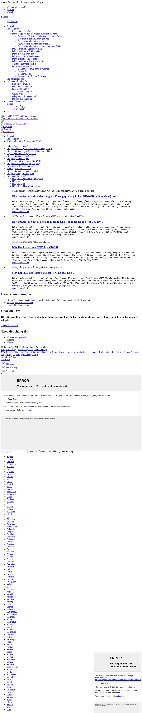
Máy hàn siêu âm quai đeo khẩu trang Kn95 (98, 352)
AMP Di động (40, 349)
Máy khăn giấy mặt (44, 352)
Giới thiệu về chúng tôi (17, 81)
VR (8, 111)
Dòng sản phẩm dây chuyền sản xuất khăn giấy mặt (34, 34)
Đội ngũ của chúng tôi (22, 99)
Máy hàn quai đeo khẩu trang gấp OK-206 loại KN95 (43, 272)
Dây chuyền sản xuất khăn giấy (26, 51)
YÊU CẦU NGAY (9, 325)
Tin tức (10, 104)
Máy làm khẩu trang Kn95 (66, 352)
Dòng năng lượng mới (22, 66)
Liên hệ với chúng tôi (16, 101)
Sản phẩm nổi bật (8, 349)
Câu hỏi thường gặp (15, 79)
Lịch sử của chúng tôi (21, 84)
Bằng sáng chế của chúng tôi (24, 96)
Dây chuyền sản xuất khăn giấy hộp (33, 39)
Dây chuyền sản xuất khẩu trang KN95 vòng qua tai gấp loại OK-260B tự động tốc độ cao (64, 196)
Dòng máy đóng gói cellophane (26, 56)
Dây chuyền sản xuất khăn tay (31, 41)
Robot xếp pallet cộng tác (23, 31)
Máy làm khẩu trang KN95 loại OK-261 (35, 247)
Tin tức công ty (19, 106)
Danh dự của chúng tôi (22, 86)
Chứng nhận (17, 94)
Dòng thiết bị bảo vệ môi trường (32, 76)
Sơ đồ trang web (25, 349)
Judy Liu (10, 363)
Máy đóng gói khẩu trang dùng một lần (18, 352)
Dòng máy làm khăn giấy (23, 54)
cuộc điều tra (17, 211)
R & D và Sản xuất (20, 89)
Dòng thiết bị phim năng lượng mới (33, 69)
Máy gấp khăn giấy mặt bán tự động (34, 44)
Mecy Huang (11, 367)
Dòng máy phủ (24, 74)
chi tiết (26, 211)
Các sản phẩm (13, 29)
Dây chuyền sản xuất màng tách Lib (28, 61)
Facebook (10, 371)
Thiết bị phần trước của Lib (24, 64)
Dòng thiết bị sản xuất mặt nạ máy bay (23, 163)
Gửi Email (5, 359)
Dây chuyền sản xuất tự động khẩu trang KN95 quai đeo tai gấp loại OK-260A (57, 221)
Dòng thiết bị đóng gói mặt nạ (25, 59)
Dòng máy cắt (24, 71)
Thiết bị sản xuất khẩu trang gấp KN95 (24, 141)
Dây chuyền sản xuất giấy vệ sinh (27, 49)
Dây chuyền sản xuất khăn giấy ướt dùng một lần (39, 46)
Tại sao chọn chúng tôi (22, 91)
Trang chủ (11, 26)
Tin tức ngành (18, 109)
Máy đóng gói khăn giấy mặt (25, 354)
